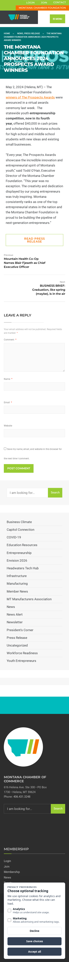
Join (44, 2)
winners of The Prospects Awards (30, 97)
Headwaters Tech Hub (23, 568)
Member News (17, 591)
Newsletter (15, 622)
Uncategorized (17, 645)
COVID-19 (14, 537)
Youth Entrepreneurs (21, 661)
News (20, 33)
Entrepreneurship (19, 553)
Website (8, 425)
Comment (10, 339)
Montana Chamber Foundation (42, 7)
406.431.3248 (21, 796)
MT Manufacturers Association (29, 599)
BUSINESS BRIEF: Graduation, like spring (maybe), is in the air (48, 288)
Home (7, 33)
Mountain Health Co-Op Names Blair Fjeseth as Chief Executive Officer (24, 261)
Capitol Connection (20, 530)
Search (55, 492)
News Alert (15, 614)
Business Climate (19, 522)
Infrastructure (17, 576)
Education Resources (22, 545)
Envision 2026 (17, 560)
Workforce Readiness (22, 653)
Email (8, 402)
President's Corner (20, 630)
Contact (59, 2)
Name (8, 379)
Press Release (32, 33)
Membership (12, 872)
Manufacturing (17, 583)
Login (30, 2)
